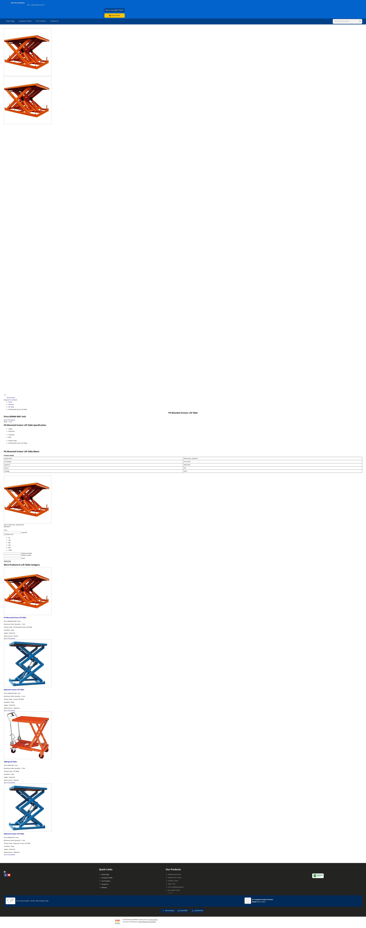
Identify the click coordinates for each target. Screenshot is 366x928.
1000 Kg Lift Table (10, 762)
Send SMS (183, 910)
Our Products (41, 21)
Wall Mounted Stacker (174, 874)
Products (11, 404)
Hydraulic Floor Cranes (174, 877)
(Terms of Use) (154, 919)
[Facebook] (5, 876)
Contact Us (55, 21)
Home (10, 402)
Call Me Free (198, 910)
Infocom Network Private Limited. (147, 922)
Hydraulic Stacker (173, 881)
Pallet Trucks (172, 884)
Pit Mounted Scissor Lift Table (15, 618)
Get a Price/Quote (9, 420)
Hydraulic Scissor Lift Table (14, 690)
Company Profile (25, 21)
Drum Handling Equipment (176, 887)
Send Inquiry (115, 15)
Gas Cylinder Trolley (174, 890)
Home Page (10, 21)
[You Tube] (8, 876)
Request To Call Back (10, 400)
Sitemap (104, 887)
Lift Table (11, 407)
